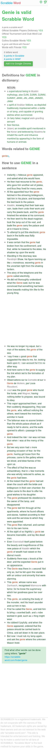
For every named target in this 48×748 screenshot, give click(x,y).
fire (39, 460)
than (9, 423)
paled (32, 541)
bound (42, 396)
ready (10, 427)
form (39, 138)
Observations (14, 379)
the (8, 131)
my (27, 346)
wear (9, 619)
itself (26, 541)
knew (23, 588)
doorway (27, 255)
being (25, 91)
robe (40, 612)
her (15, 592)
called (16, 276)
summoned (26, 114)
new (9, 548)
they (19, 188)
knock (33, 558)
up (44, 259)
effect (14, 467)
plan (13, 376)
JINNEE (39, 97)
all (8, 228)
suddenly (16, 406)
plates (40, 185)
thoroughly (23, 279)
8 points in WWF (12, 59)
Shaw (20, 259)
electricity (24, 276)
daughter (31, 494)
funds (14, 393)
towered (25, 249)
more (34, 447)
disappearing (28, 406)
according (33, 514)
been (40, 286)
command (39, 215)
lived (24, 188)
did (12, 279)
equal (32, 346)
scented (21, 612)
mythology (12, 94)
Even (9, 541)
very (17, 447)
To (8, 232)
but (30, 282)
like (8, 262)
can (24, 362)
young (10, 292)
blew (24, 460)
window (23, 215)
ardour (18, 575)
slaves (15, 514)
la (26, 379)
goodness (23, 592)
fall (17, 427)
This (9, 403)
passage (30, 430)
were (9, 521)
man (9, 349)
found (41, 390)
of (15, 104)
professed (23, 497)
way (15, 366)
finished (11, 215)
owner (14, 501)
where (40, 457)
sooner (32, 420)
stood (13, 460)
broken (10, 245)
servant (11, 121)
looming (38, 259)
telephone (29, 272)
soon (22, 447)
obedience (37, 497)
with (26, 484)
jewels (20, 212)
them (20, 208)
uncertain (15, 265)
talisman (16, 420)
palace (30, 201)
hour (26, 191)
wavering (29, 262)
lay (17, 252)
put (22, 232)
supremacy (35, 588)
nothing (11, 396)
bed (13, 201)
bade (15, 208)
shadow (11, 252)
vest (33, 222)
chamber (36, 487)
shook (33, 423)
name (29, 582)
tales (17, 118)
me (31, 359)
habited (23, 514)
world (31, 252)
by (32, 131)
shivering (26, 195)
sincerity (31, 575)
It (7, 242)
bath (28, 612)
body (37, 598)
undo (26, 208)
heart (31, 602)
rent (22, 602)
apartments (13, 511)
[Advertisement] (24, 319)
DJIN (26, 94)
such (25, 615)
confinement (30, 245)
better (18, 396)
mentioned (37, 128)
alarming (11, 578)
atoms (25, 427)
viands (39, 572)
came (20, 369)
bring (12, 612)
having (34, 393)
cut (13, 605)
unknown (41, 639)
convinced (12, 286)
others (10, 413)
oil (11, 111)
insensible (21, 534)
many (33, 188)
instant (17, 480)
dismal (10, 555)
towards (17, 289)
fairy (12, 118)
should (17, 629)
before (39, 541)
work (37, 208)
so (34, 467)
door (28, 491)
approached (24, 403)
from (17, 245)
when (17, 114)
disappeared (13, 504)
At (8, 191)
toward (23, 413)
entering (26, 598)
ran (30, 437)
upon (21, 252)
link (12, 373)
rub (24, 636)
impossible (12, 238)
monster (15, 602)
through (30, 507)
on (36, 551)
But (8, 447)
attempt (14, 232)
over (40, 592)
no (16, 346)
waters (22, 349)
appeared (38, 174)
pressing (11, 450)
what (20, 178)
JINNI (10, 101)
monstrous (18, 262)
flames (30, 460)
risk (25, 437)
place (24, 198)
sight (16, 531)
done (9, 289)
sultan (10, 491)
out (23, 222)
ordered (29, 625)
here (14, 369)
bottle (42, 108)
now (13, 636)
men (9, 538)
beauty (14, 545)
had (18, 181)
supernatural (15, 91)
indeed (15, 437)
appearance (16, 565)
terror (9, 588)
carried (40, 524)
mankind (11, 138)
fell (24, 572)
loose (28, 454)
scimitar (11, 417)
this (26, 232)
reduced (27, 474)
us (14, 464)
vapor (15, 403)
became (11, 534)
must (19, 636)
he (19, 249)
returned (27, 524)
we (12, 447)
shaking (39, 265)
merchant (36, 413)
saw (43, 406)
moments (39, 470)
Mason (10, 642)
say (10, 356)
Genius (15, 124)
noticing (35, 410)
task (37, 205)
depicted (41, 104)
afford (21, 430)
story (14, 272)
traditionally (13, 108)
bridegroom (37, 195)
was (42, 205)
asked (15, 178)
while (14, 249)
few (32, 470)
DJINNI (41, 94)
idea (24, 359)
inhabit (10, 135)
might (42, 615)
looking (41, 359)
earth (21, 135)
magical (25, 118)
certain (17, 242)
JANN (19, 97)
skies (39, 249)
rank (9, 518)
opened (11, 430)
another (26, 185)
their (32, 205)
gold (20, 615)
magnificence (29, 545)
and (21, 111)
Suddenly (12, 558)
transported (39, 198)
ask (13, 639)
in (29, 91)
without (27, 410)
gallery (33, 457)
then (13, 181)
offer (36, 491)
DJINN (33, 94)
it (13, 228)
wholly (19, 474)
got (23, 454)
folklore (29, 104)
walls (40, 427)
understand (35, 279)
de (15, 383)
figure (31, 259)
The (9, 272)
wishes (10, 114)
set (31, 185)
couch (20, 484)
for (28, 188)
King (16, 292)
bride (35, 484)
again (39, 636)
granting (39, 111)
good (23, 356)
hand (20, 417)
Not (44, 568)
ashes (38, 474)
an (16, 128)
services (24, 518)
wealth (19, 551)
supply (41, 369)
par (27, 383)
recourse (24, 181)
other (9, 366)
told (39, 609)
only (9, 572)
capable (27, 111)
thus (14, 188)
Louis (32, 383)
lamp (15, 111)
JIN (25, 97)
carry (9, 212)
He (8, 181)
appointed (19, 191)
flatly (32, 235)
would (31, 178)
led (23, 373)
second (37, 568)
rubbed (14, 622)
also (21, 94)
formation (36, 373)
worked (10, 615)
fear (31, 450)
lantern (10, 269)
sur (23, 379)
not (16, 279)
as (35, 104)
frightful (28, 531)
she (26, 178)
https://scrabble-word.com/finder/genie (16, 658)
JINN (30, 97)
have (37, 178)
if (40, 423)
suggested (12, 359)
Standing (11, 255)
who (9, 185)
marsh (17, 555)
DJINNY (11, 97)
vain (9, 208)
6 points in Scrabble (14, 55)
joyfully (23, 622)
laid (9, 198)
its (32, 632)
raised (31, 551)
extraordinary (13, 470)
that (27, 205)
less (43, 437)
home (25, 528)
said (25, 282)
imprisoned (25, 108)
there (20, 558)
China (25, 228)
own (29, 487)
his (19, 198)
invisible (22, 128)
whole (19, 423)
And (9, 369)
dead (30, 218)
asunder (39, 602)
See (9, 124)
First (9, 609)
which (18, 373)
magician (38, 218)
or (8, 111)
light (23, 265)
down (10, 484)
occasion (20, 450)
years (39, 188)
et (38, 379)
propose (28, 396)
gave (14, 185)
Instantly (11, 174)
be (23, 629)
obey (12, 400)
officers (40, 511)
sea (9, 352)
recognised (24, 585)
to (44, 131)
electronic (34, 232)
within (34, 108)
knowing (20, 205)
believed (26, 131)
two (24, 605)
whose (22, 582)
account (30, 362)
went (18, 218)
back (17, 201)
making (25, 289)
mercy (34, 440)
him (19, 185)
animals (22, 141)
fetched (11, 195)
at (29, 215)
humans (11, 141)
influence (33, 135)
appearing (24, 138)
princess (11, 457)
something (28, 286)
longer (22, 346)
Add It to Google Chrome (18, 63)
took (9, 222)
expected (25, 561)
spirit (11, 104)
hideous (22, 174)
